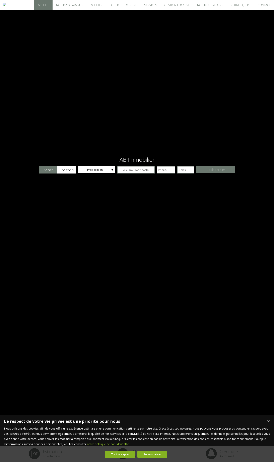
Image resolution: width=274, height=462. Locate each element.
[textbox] (136, 170)
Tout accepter (120, 454)
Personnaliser (152, 454)
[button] (48, 170)
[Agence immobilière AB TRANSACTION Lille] (4, 4)
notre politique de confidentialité (108, 444)
